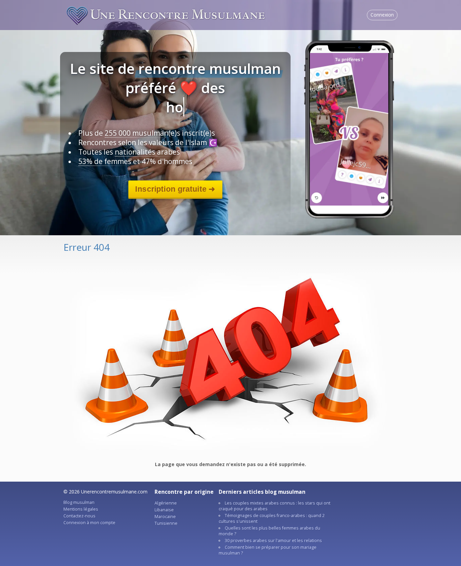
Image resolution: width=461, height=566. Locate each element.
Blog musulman (78, 502)
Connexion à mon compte (89, 522)
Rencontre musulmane (166, 14)
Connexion (382, 14)
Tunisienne (166, 523)
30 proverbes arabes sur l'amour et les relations (273, 540)
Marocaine (165, 516)
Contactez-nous (79, 516)
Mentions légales (80, 509)
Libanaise (164, 510)
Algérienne (166, 503)
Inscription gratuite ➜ (175, 189)
